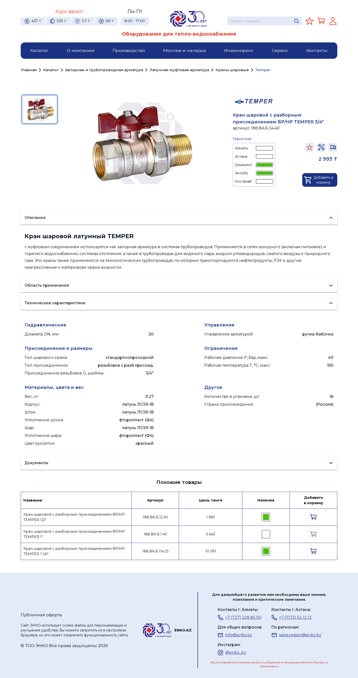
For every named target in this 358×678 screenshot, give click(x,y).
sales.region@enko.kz (300, 635)
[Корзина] (321, 21)
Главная (29, 70)
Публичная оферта (41, 614)
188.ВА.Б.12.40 (155, 517)
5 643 (210, 534)
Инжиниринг (239, 50)
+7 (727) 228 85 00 (243, 617)
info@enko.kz (238, 635)
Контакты (317, 50)
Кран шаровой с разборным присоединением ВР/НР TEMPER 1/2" (74, 517)
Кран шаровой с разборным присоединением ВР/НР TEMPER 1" (74, 534)
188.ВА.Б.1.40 (155, 534)
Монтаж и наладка (184, 50)
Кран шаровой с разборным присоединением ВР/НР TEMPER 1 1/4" (74, 551)
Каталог (39, 50)
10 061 (210, 551)
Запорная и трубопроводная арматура (104, 70)
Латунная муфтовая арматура (179, 70)
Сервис (280, 50)
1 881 (210, 517)
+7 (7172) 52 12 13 (295, 617)
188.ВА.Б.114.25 (155, 551)
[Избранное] (309, 21)
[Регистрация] (333, 21)
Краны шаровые (232, 70)
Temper (263, 70)
